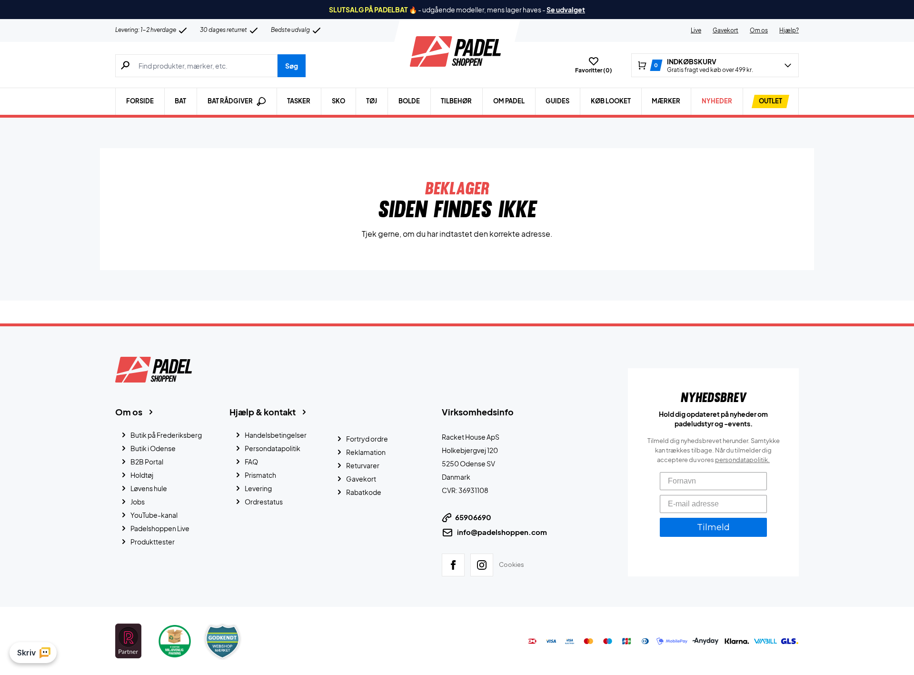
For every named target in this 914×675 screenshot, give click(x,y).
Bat (180, 101)
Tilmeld (713, 527)
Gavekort (725, 30)
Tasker (298, 101)
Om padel (509, 101)
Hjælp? (789, 30)
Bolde (409, 101)
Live (696, 30)
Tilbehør (456, 101)
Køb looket (611, 101)
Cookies (511, 564)
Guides (557, 101)
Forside (140, 101)
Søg (291, 65)
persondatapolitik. (742, 459)
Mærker (666, 101)
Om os (759, 30)
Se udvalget (565, 9)
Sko (338, 101)
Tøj (371, 101)
